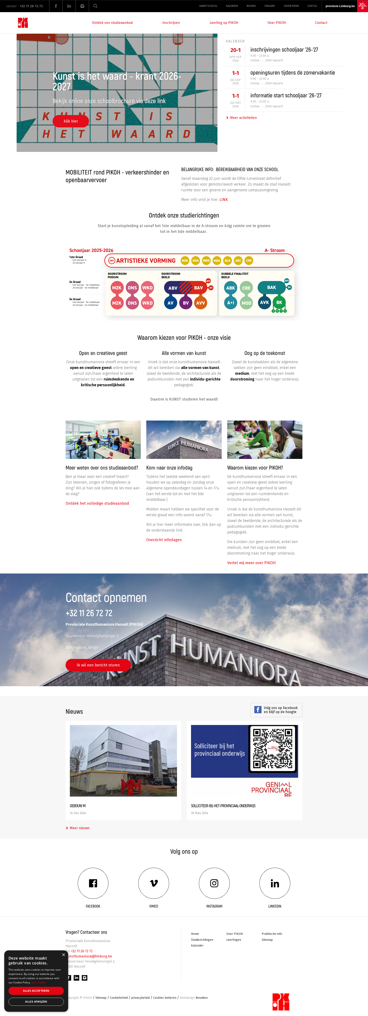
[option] (117, 93)
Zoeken (95, 6)
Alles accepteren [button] (36, 991)
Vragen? (269, 5)
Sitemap (267, 940)
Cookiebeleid (119, 998)
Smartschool (208, 5)
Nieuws (251, 5)
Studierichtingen (202, 940)
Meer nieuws (80, 828)
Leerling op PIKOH (224, 23)
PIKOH (87, 998)
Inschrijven (171, 23)
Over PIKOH (276, 23)
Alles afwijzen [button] (36, 1001)
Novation (194, 998)
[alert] (36, 981)
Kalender (232, 5)
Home (195, 934)
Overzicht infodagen (164, 540)
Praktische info (272, 934)
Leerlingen (233, 940)
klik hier (71, 121)
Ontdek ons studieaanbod (112, 23)
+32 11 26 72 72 (81, 951)
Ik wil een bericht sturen (98, 665)
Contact (321, 23)
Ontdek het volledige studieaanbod (97, 503)
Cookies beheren (164, 998)
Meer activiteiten (243, 118)
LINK (224, 199)
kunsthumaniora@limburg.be (89, 956)
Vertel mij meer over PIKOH (251, 563)
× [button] (63, 955)
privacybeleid (140, 998)
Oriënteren (291, 5)
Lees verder (38, 982)
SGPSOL (312, 5)
